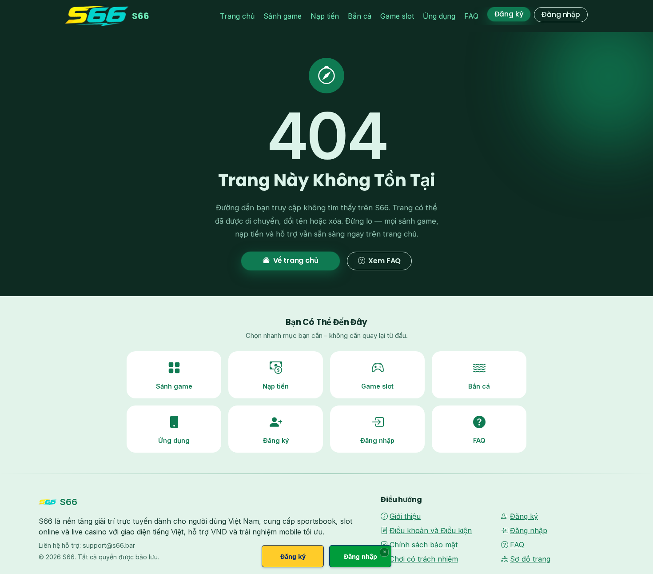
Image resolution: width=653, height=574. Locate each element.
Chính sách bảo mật (424, 544)
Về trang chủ (296, 260)
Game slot (397, 16)
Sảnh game (282, 16)
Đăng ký (509, 14)
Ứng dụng (439, 16)
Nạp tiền (325, 16)
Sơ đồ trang (530, 558)
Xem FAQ (384, 261)
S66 (140, 16)
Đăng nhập (561, 14)
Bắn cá (359, 16)
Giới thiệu (405, 516)
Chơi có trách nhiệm (424, 558)
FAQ (471, 16)
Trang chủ (237, 16)
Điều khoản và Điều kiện (431, 530)
